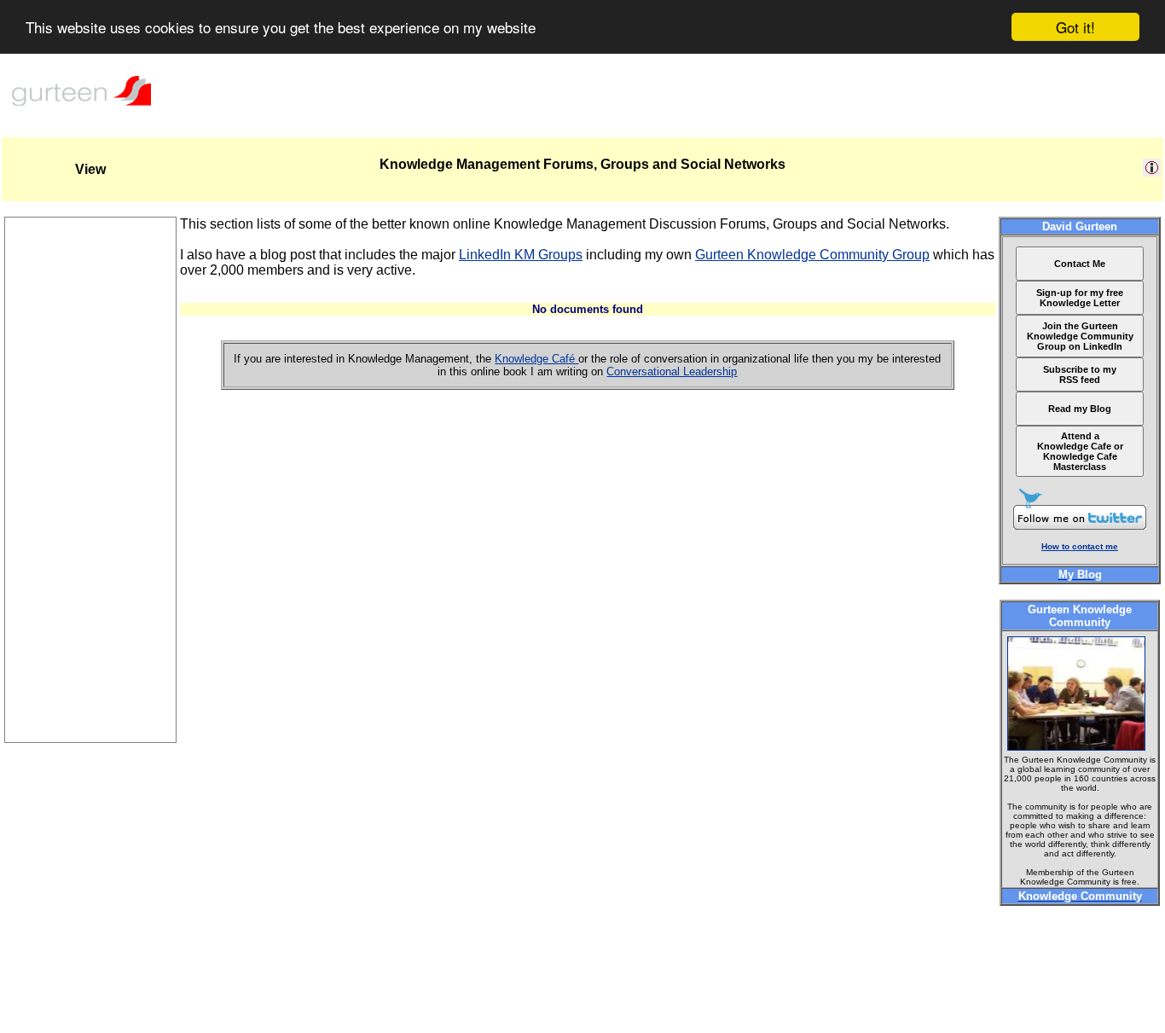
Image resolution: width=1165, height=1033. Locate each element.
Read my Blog (1079, 408)
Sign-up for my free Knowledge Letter (1079, 297)
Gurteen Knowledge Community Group (812, 254)
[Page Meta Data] (1152, 172)
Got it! (1075, 27)
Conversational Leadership (671, 371)
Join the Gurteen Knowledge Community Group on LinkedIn (1080, 336)
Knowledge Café (536, 358)
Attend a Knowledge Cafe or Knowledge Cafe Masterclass (1080, 451)
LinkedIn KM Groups (520, 254)
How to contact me (1079, 546)
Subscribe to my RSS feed (1079, 374)
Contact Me (1079, 263)
